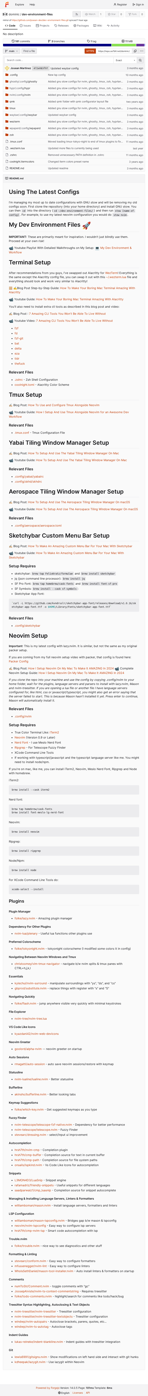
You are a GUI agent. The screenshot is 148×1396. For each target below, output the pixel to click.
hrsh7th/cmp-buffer (28, 1155)
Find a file (29, 50)
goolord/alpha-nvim (28, 1049)
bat (17, 343)
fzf (16, 328)
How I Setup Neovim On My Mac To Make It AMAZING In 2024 (71, 668)
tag (94, 41)
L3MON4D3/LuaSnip (29, 1180)
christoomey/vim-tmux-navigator (37, 964)
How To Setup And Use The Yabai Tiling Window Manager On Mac (73, 453)
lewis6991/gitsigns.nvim (31, 1357)
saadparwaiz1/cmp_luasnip (33, 1190)
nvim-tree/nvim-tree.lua (31, 1018)
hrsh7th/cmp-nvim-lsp (30, 1230)
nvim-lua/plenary (26, 933)
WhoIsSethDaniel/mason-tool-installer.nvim (44, 1271)
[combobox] (125, 60)
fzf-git (19, 338)
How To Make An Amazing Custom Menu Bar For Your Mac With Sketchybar (80, 546)
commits (22, 41)
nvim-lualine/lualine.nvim (31, 1079)
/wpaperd (25, 128)
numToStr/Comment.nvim (32, 1286)
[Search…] (140, 60)
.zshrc (13, 154)
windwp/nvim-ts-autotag (32, 1326)
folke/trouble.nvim (27, 1246)
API (88, 1392)
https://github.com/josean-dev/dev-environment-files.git (40, 20)
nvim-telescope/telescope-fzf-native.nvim (43, 1124)
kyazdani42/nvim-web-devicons (37, 1034)
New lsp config (57, 74)
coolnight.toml (24, 384)
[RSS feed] (77, 14)
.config (14, 74)
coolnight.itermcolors (22, 161)
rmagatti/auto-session (30, 1064)
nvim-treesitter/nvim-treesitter (35, 1311)
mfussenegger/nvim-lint (31, 1266)
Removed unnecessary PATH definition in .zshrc (76, 154)
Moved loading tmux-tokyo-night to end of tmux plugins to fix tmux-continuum (94, 141)
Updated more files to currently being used (73, 148)
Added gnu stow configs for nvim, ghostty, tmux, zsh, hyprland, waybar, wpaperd (96, 81)
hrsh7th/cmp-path (27, 1160)
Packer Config (18, 661)
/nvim (20, 94)
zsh (12, 134)
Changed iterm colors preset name (68, 161)
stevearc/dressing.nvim (30, 1134)
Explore (19, 4)
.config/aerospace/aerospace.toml (38, 525)
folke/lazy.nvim (25, 918)
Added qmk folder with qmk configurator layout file (78, 101)
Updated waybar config (65, 68)
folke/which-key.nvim (29, 1109)
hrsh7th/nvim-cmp (27, 1150)
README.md (17, 168)
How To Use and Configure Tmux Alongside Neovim (63, 405)
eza (17, 353)
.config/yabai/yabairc (29, 476)
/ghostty (23, 81)
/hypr (20, 88)
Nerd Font (21, 742)
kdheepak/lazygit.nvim (30, 1362)
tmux (13, 108)
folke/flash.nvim (25, 1003)
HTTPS (90, 51)
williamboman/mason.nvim (33, 1205)
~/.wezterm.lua (116, 277)
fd (16, 333)
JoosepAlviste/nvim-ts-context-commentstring (47, 1291)
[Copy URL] (135, 51)
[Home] (7, 4)
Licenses (78, 1392)
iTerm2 (54, 732)
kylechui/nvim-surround (31, 983)
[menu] (141, 51)
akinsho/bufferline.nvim (30, 1094)
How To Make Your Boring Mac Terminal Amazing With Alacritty (79, 299)
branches (58, 41)
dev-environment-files (37, 14)
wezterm (15, 121)
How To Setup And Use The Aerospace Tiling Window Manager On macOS (79, 502)
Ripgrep (20, 747)
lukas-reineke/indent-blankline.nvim (39, 1342)
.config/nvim (23, 716)
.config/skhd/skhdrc (28, 481)
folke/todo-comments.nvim (33, 1296)
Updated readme (58, 168)
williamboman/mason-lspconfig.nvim (40, 1220)
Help (32, 4)
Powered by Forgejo (48, 1387)
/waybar (23, 114)
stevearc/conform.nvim (30, 1261)
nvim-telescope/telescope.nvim (36, 1129)
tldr (17, 358)
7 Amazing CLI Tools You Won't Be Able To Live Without (67, 313)
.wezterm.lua (17, 148)
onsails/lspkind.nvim (28, 1165)
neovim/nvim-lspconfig (30, 1225)
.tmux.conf (16, 141)
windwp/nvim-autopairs (31, 1321)
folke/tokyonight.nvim (30, 948)
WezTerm (111, 273)
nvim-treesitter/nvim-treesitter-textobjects (44, 1316)
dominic (14, 14)
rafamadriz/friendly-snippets (34, 1185)
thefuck (20, 363)
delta (18, 348)
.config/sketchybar (27, 625)
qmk (12, 101)
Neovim (20, 737)
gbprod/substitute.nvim (31, 988)
